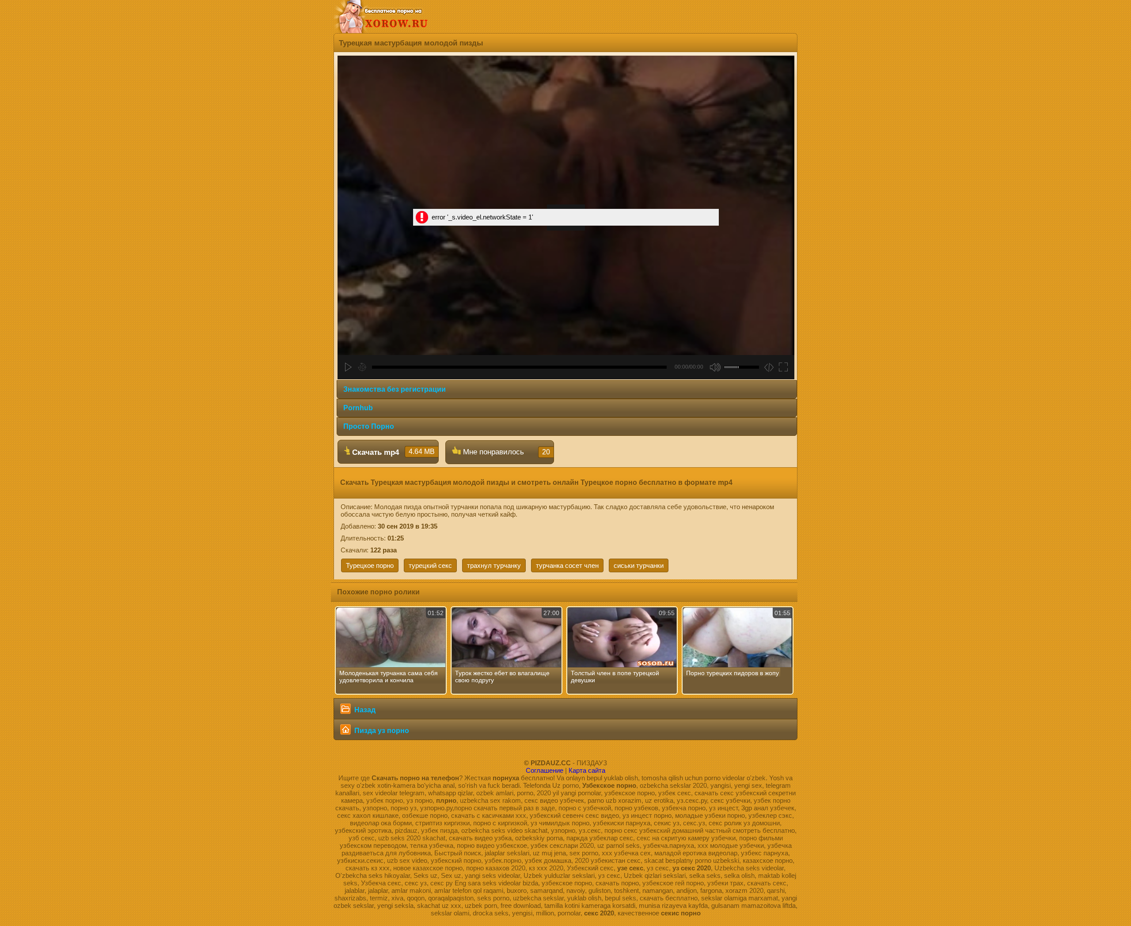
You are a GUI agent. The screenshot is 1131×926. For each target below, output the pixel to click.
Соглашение (544, 770)
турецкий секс (430, 565)
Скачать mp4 (392, 452)
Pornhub (358, 408)
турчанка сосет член (567, 565)
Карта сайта (587, 770)
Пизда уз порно (381, 730)
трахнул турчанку (494, 565)
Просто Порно (368, 426)
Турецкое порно (370, 565)
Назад (364, 710)
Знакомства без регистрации (394, 389)
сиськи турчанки (639, 565)
